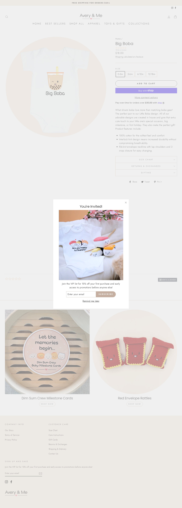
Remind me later (91, 301)
